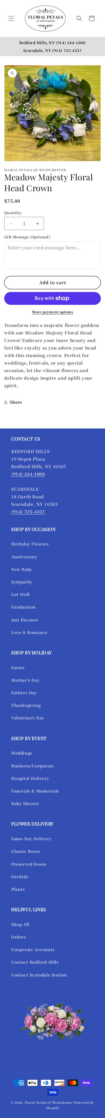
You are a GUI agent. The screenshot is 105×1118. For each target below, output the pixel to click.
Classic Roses (25, 851)
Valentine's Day (27, 717)
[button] (11, 18)
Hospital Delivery (30, 778)
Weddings (21, 753)
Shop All (20, 924)
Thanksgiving (26, 705)
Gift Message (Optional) (27, 237)
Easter (18, 667)
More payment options (52, 311)
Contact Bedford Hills (35, 962)
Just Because (24, 620)
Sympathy (21, 582)
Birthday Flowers (30, 544)
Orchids (19, 876)
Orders (18, 937)
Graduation (23, 607)
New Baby (21, 569)
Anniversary (24, 556)
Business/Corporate (32, 766)
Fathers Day (24, 692)
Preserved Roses (28, 864)
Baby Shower (25, 803)
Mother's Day (25, 680)
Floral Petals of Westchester (49, 1102)
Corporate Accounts (33, 949)
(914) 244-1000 (70, 42)
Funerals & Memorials (35, 791)
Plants (18, 889)
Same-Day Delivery (31, 838)
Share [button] (16, 402)
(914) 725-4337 (67, 50)
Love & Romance (29, 632)
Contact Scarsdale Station (39, 975)
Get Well (20, 594)
